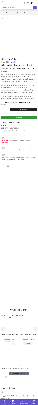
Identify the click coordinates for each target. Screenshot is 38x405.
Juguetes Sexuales (17, 13)
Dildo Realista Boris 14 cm (28, 334)
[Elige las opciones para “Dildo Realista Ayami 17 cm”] (13, 343)
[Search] (35, 7)
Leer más (28, 343)
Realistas (23, 131)
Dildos (26, 13)
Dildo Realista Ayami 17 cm (10, 334)
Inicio (3, 13)
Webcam (29, 131)
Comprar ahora (19, 117)
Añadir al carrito (23, 109)
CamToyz (12, 131)
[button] (24, 3)
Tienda (8, 13)
